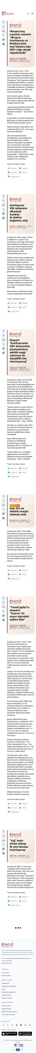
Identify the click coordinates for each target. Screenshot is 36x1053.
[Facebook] (8, 1025)
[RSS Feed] (30, 1025)
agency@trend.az (6, 963)
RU (21, 1049)
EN (14, 1049)
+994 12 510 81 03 (7, 960)
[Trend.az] (7, 13)
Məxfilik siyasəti (6, 1009)
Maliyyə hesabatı (7, 998)
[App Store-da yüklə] (9, 1034)
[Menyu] (32, 13)
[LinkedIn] (25, 1025)
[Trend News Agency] (7, 944)
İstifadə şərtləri (6, 1006)
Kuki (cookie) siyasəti (8, 1014)
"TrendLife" (11, 869)
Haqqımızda (5, 983)
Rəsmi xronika (6, 975)
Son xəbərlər (5, 972)
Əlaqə (3, 989)
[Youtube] (16, 1025)
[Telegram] (21, 1025)
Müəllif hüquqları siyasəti (9, 1011)
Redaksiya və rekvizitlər (9, 986)
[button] (3, 22)
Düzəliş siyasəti (6, 995)
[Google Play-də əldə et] (25, 1034)
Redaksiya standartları (9, 992)
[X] (12, 1025)
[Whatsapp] (3, 1025)
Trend (23, 237)
